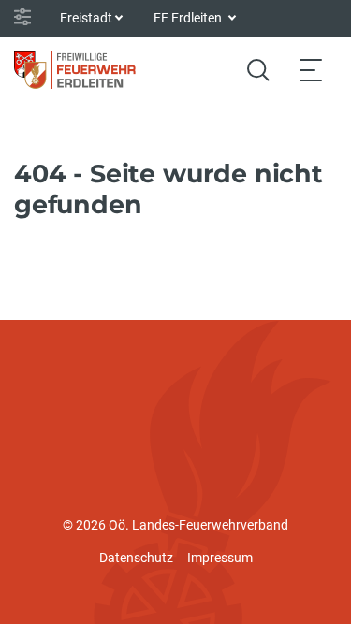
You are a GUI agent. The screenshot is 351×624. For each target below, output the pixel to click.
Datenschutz (136, 557)
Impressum (220, 557)
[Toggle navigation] (311, 69)
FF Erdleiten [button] (189, 17)
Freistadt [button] (86, 17)
